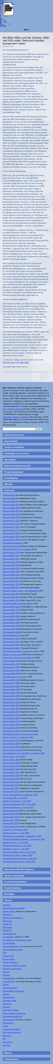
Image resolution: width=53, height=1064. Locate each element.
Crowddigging (11, 478)
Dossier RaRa (9, 959)
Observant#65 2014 (11, 571)
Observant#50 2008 (11, 626)
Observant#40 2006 (11, 670)
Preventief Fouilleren (12, 1029)
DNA (5, 953)
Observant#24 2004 (11, 725)
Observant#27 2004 (11, 715)
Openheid (7, 1004)
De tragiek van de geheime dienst (17, 940)
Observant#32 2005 (11, 699)
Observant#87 (9, 495)
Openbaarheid (11, 441)
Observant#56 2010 (11, 607)
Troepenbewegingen (13, 472)
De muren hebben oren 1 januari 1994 (19, 852)
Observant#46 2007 (11, 642)
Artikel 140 (7, 924)
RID (4, 1039)
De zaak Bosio (9, 943)
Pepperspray (8, 1023)
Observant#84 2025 (11, 505)
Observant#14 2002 (11, 769)
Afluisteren (7, 914)
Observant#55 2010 (11, 610)
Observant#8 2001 (11, 788)
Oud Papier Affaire (10, 1010)
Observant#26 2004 (11, 718)
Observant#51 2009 (11, 623)
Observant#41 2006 (11, 667)
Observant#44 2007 (11, 648)
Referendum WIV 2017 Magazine (19, 869)
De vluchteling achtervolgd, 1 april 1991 (20, 858)
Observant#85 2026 (11, 501)
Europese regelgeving (12, 969)
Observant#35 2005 (11, 689)
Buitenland (7, 927)
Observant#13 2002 (11, 772)
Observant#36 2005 (11, 686)
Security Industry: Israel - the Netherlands (20, 591)
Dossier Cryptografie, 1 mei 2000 (17, 801)
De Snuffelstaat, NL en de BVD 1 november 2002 (24, 753)
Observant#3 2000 (11, 820)
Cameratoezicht (9, 934)
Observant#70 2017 (11, 556)
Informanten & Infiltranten (14, 991)
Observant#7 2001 (11, 791)
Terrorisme (7, 1042)
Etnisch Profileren (10, 962)
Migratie (6, 994)
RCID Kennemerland (12, 1032)
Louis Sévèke (8, 981)
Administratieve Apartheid (14, 908)
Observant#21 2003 (11, 740)
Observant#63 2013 (11, 578)
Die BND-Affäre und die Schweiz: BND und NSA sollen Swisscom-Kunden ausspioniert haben (26, 40)
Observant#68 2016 (11, 562)
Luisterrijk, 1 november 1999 (15, 830)
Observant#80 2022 (11, 517)
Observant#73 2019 (11, 540)
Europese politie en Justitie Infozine (18, 603)
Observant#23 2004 (11, 728)
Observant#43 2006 (11, 661)
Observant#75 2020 (11, 533)
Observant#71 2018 (11, 552)
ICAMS (6, 985)
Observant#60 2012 (11, 587)
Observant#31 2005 (11, 702)
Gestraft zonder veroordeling (15, 677)
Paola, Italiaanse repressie (14, 1013)
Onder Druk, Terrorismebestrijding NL (19, 658)
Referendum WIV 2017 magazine (17, 549)
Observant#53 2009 (11, 616)
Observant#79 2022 (11, 521)
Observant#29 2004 (11, 709)
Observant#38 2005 (11, 680)
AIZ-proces (7, 921)
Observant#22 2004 (11, 731)
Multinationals (9, 997)
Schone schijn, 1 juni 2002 (14, 756)
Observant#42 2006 (11, 664)
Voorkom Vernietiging (14, 876)
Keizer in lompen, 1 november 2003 (18, 737)
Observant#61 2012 (11, 584)
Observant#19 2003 (11, 747)
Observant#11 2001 (11, 779)
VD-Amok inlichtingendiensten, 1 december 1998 (24, 839)
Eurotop (6, 975)
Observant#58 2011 (11, 597)
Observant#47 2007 (11, 638)
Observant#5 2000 (11, 814)
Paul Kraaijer (8, 1020)
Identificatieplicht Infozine (13, 635)
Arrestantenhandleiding (13, 543)
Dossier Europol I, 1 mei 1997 (15, 842)
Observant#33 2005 (11, 696)
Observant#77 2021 (11, 527)
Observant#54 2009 (11, 613)
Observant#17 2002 (11, 759)
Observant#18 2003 (11, 750)
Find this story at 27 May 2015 (16, 362)
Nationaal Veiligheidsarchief (17, 466)
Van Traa (6, 1045)
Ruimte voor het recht (12, 654)
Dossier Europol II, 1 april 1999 (16, 833)
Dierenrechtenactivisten (13, 950)
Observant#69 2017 (11, 559)
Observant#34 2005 (11, 693)
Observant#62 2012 (11, 581)
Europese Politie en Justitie (14, 965)
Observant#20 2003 (11, 744)
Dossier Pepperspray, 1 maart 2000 (18, 807)
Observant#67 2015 (11, 565)
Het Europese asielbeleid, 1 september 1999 (22, 836)
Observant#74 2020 (11, 537)
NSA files (8, 484)
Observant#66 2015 (11, 568)
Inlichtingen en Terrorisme (16, 453)
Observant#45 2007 (11, 645)
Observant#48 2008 (11, 632)
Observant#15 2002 (11, 766)
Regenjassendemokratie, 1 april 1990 (19, 861)
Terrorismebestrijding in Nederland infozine (21, 651)
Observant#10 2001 (11, 782)
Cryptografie (8, 937)
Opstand (6, 1007)
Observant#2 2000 (11, 823)
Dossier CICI (8, 956)
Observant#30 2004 (11, 705)
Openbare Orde (9, 1000)
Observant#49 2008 (11, 629)
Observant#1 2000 (11, 826)
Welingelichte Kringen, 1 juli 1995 (17, 846)
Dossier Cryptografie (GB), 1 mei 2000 (19, 804)
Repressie (7, 1036)
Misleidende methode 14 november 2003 (20, 734)
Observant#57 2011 (11, 600)
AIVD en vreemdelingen (13, 918)
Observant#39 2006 (11, 673)
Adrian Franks (9, 911)
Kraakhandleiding (12, 888)
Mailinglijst (9, 894)
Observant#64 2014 (11, 575)
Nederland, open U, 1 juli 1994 (16, 849)
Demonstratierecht (11, 946)
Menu (26, 29)
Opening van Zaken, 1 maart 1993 (17, 855)
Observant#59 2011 (11, 594)
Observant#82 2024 (11, 511)
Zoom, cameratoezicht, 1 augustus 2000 (20, 795)
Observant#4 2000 (11, 817)
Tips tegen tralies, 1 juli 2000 (15, 798)
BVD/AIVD (7, 930)
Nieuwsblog (9, 460)
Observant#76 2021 (11, 530)
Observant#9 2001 (11, 785)
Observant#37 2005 (11, 683)
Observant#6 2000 (11, 811)
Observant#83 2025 (11, 508)
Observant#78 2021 (11, 524)
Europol (6, 972)
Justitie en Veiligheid (14, 447)
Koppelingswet (9, 978)
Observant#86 (9, 498)
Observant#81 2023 (11, 514)
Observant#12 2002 (11, 775)
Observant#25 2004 (11, 721)
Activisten (7, 905)
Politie (5, 1026)
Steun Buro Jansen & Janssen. (16, 417)
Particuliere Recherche (12, 1016)
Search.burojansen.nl (14, 435)
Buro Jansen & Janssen (13, 409)
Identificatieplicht (10, 988)
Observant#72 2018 (11, 546)
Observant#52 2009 (11, 619)
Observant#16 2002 (11, 763)
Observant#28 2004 (11, 712)
